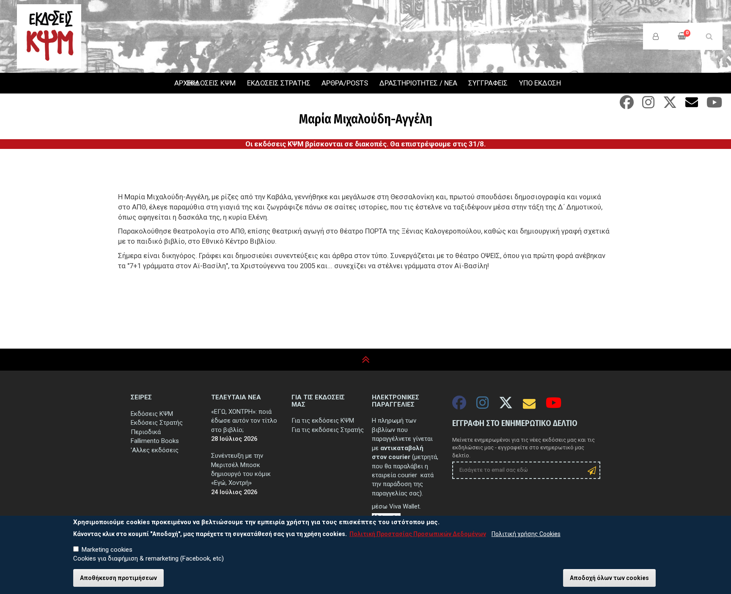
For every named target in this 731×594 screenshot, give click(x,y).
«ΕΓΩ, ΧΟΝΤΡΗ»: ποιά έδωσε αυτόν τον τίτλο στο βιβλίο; (244, 421)
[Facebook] (627, 105)
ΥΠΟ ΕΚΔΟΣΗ (540, 83)
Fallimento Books (155, 441)
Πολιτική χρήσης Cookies (526, 534)
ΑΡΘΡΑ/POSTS (345, 83)
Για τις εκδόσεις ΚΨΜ (322, 420)
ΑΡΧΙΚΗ (175, 83)
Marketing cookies (107, 549)
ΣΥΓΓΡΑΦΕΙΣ (488, 83)
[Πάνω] (366, 360)
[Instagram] (648, 105)
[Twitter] (670, 105)
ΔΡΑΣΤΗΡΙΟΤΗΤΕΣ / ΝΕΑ (418, 83)
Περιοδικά (146, 432)
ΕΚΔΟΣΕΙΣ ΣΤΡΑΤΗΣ (279, 83)
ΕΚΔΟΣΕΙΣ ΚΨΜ (211, 83)
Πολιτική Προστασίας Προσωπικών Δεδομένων (417, 534)
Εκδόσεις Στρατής (157, 422)
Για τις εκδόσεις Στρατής (327, 430)
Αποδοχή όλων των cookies (609, 578)
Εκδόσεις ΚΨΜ (152, 414)
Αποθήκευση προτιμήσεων (118, 578)
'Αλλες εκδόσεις (155, 450)
